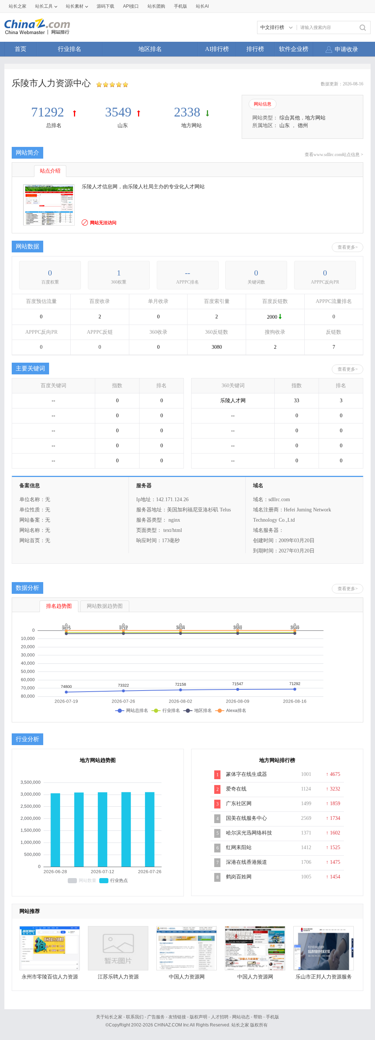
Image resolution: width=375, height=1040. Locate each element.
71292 (49, 112)
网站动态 (241, 1016)
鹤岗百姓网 (239, 877)
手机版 (272, 1016)
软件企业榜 (293, 49)
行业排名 (69, 49)
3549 (118, 112)
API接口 (131, 6)
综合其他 (289, 118)
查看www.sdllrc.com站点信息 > (334, 154)
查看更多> (348, 247)
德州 (303, 125)
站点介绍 (50, 171)
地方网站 (191, 125)
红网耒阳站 (239, 847)
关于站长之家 (109, 1016)
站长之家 (17, 6)
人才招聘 (220, 1016)
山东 (123, 125)
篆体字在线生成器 (246, 774)
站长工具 (44, 6)
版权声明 (198, 1016)
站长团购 (156, 6)
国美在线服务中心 (246, 818)
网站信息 (262, 104)
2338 (187, 112)
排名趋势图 (59, 606)
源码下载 (105, 6)
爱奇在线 (236, 789)
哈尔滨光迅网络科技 (249, 833)
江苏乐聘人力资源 (118, 977)
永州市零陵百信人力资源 (50, 977)
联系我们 (135, 1016)
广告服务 (156, 1016)
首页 (20, 49)
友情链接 (177, 1016)
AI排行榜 (217, 49)
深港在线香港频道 (246, 862)
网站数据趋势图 (105, 606)
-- (187, 272)
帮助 (257, 1016)
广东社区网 (239, 803)
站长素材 (74, 6)
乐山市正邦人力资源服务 (324, 977)
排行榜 (255, 49)
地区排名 (150, 49)
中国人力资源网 (187, 977)
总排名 (54, 125)
